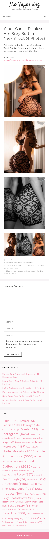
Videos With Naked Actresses (22, 522)
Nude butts (32, 447)
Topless (35, 518)
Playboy (36, 467)
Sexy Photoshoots (18, 498)
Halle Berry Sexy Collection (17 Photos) (21, 396)
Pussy (25, 474)
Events (29, 429)
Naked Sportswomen (25, 442)
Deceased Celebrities (11, 430)
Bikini (10, 421)
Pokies (7, 471)
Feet (41, 430)
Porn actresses (23, 470)
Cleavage (30, 425)
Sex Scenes (32, 479)
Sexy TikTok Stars (30, 509)
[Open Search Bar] (45, 16)
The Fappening (24, 4)
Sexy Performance (35, 494)
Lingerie (8, 438)
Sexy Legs (21, 488)
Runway (38, 475)
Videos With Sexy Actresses (14, 526)
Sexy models (28, 263)
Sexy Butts (18, 263)
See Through (14, 479)
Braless (28, 421)
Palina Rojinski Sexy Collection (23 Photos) (23, 388)
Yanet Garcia (10, 260)
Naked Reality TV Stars (26, 438)
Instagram (9, 263)
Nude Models (19, 451)
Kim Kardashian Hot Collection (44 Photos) (23, 392)
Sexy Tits (14, 513)
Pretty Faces (9, 475)
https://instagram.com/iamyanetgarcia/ (23, 60)
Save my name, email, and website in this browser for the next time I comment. (24, 344)
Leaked (35, 434)
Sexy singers (20, 505)
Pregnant (39, 471)
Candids (11, 425)
